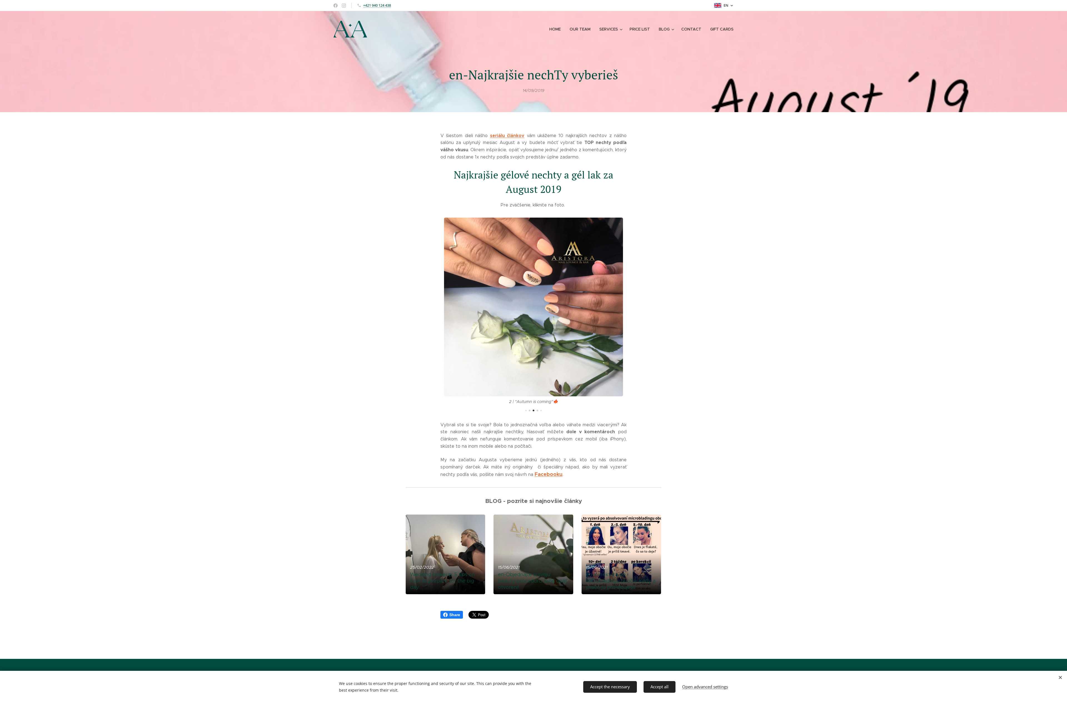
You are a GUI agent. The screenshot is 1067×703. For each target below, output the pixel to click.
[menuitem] (556, 29)
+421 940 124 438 (377, 5)
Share (454, 615)
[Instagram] (343, 5)
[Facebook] (335, 5)
